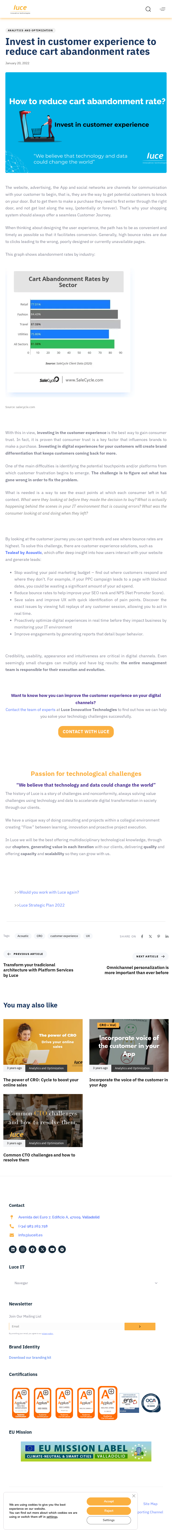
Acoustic (23, 936)
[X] (150, 936)
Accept (109, 1501)
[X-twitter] (42, 1249)
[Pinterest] (158, 936)
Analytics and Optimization (30, 30)
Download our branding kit (30, 1357)
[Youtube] (52, 1249)
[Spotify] (62, 1249)
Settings (109, 1520)
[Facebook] (142, 936)
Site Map (150, 1503)
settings (52, 1517)
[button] (149, 9)
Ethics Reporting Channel (143, 1512)
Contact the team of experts (31, 709)
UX (88, 936)
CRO (39, 936)
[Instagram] (22, 1249)
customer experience (64, 936)
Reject (108, 1511)
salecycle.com (25, 407)
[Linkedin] (167, 936)
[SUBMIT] (140, 1326)
